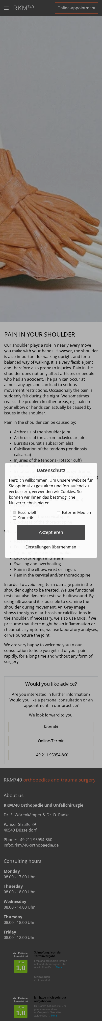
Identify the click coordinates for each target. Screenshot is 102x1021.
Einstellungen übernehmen (51, 547)
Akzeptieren (51, 532)
